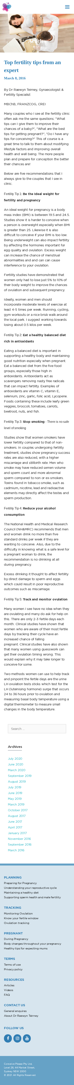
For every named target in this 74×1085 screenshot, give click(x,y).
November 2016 (19, 839)
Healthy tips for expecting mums (26, 948)
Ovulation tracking (16, 923)
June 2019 (15, 793)
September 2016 (20, 844)
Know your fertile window (21, 918)
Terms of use (12, 964)
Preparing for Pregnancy (20, 883)
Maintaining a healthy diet (21, 892)
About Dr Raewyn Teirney (21, 1015)
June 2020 (15, 764)
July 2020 (15, 759)
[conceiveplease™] (6, 7)
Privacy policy (13, 969)
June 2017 (15, 821)
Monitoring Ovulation (18, 913)
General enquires (15, 1011)
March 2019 (16, 804)
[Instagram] (17, 1038)
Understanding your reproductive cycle (30, 888)
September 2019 (20, 776)
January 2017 (17, 833)
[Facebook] (8, 1038)
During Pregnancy (16, 939)
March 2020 (16, 770)
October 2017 (18, 810)
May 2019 (15, 799)
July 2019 (14, 787)
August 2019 (17, 781)
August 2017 (17, 816)
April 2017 (15, 827)
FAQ (7, 995)
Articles (9, 985)
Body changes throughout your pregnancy (32, 943)
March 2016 (16, 850)
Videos (8, 990)
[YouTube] (27, 1038)
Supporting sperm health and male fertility (32, 897)
